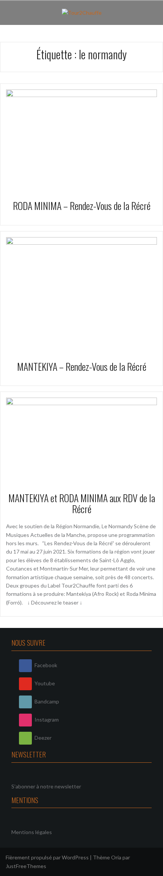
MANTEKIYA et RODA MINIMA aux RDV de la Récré (81, 503)
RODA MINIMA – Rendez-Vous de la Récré (81, 205)
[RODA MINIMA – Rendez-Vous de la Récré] (81, 139)
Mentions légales (31, 832)
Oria (116, 857)
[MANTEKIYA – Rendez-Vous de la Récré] (81, 293)
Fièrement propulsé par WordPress (47, 857)
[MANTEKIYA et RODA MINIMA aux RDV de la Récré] (81, 439)
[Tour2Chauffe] (82, 12)
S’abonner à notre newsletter (46, 786)
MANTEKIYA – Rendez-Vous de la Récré (81, 366)
